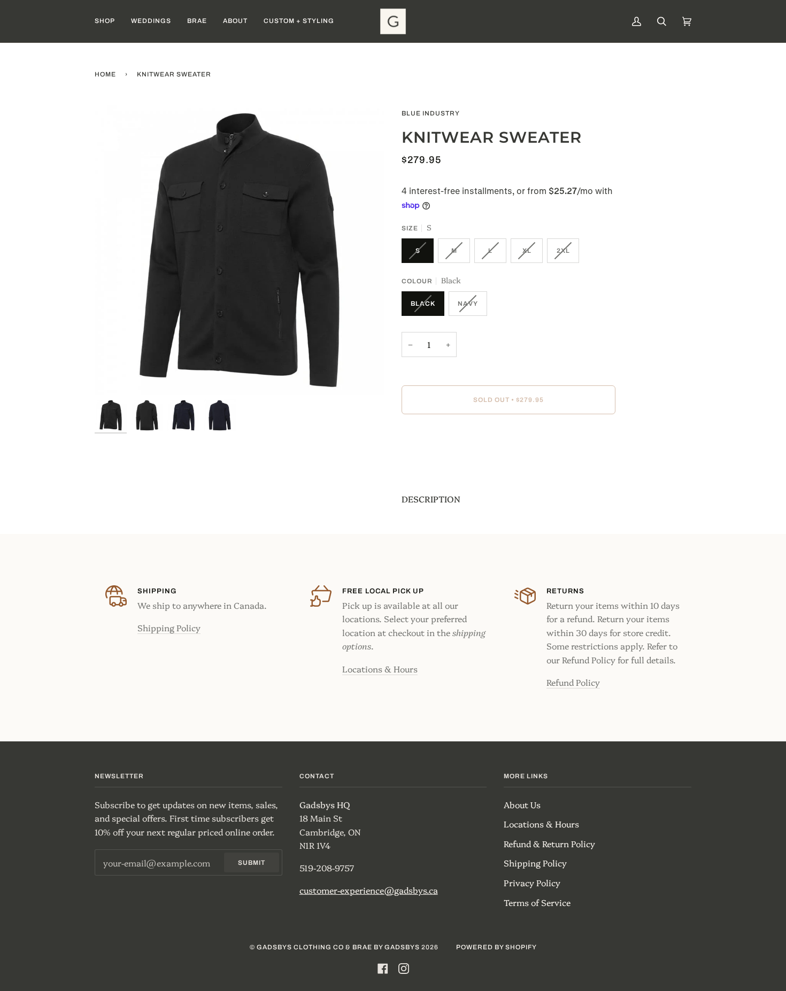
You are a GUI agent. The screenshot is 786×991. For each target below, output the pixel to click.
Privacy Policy (532, 882)
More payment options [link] (448, 466)
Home (105, 74)
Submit (251, 862)
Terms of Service (537, 902)
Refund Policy (573, 682)
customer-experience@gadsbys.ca (368, 890)
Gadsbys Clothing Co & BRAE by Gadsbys (338, 947)
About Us (522, 804)
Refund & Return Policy (549, 843)
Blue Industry (431, 113)
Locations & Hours (380, 669)
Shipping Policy (169, 627)
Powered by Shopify (496, 947)
